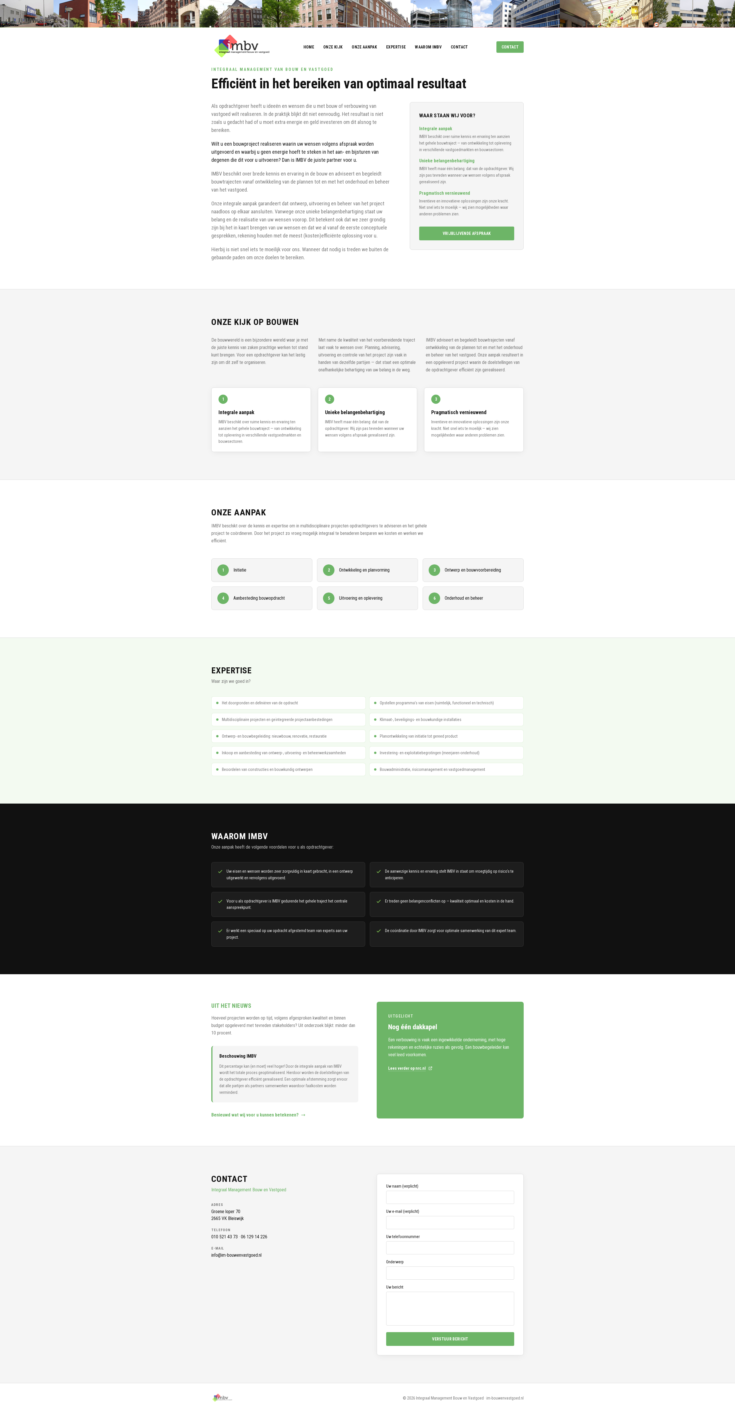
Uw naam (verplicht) (402, 1186)
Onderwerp (395, 1262)
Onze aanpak (364, 47)
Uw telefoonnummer (403, 1236)
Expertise (396, 47)
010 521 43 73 (224, 1236)
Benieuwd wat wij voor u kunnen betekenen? (255, 1115)
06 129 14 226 (254, 1236)
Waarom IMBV (428, 47)
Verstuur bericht (450, 1339)
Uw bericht (394, 1287)
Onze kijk (333, 47)
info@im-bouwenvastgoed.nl (236, 1255)
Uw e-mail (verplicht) (402, 1211)
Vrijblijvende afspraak (467, 233)
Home (308, 47)
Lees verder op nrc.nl (407, 1068)
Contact (459, 47)
